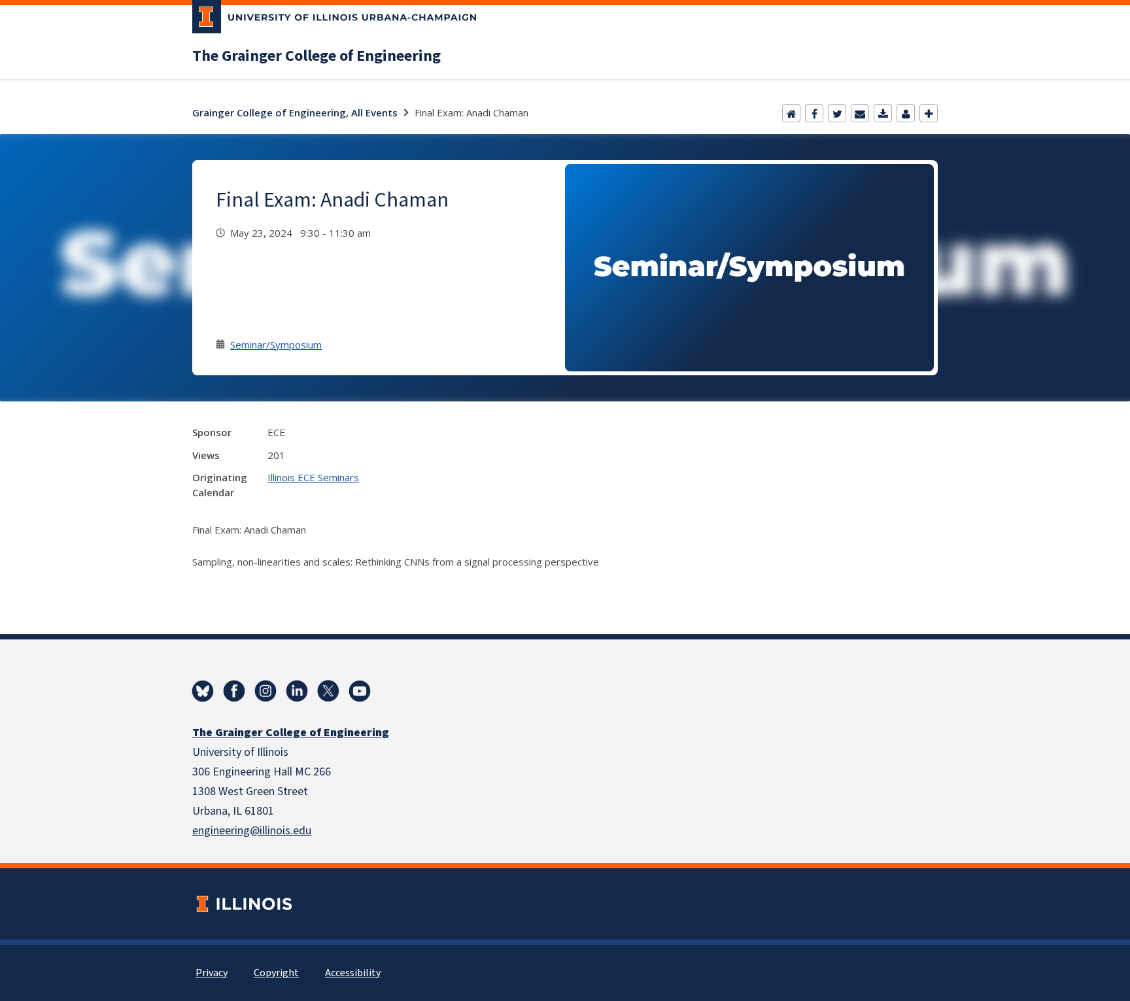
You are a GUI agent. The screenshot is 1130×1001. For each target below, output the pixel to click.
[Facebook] (814, 113)
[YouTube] (359, 691)
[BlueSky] (202, 691)
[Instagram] (265, 691)
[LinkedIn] (296, 691)
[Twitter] (837, 113)
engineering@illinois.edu (251, 831)
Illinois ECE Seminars (313, 477)
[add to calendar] (883, 113)
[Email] (860, 113)
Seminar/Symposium (276, 344)
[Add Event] (928, 113)
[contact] (906, 113)
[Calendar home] (791, 113)
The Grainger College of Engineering (316, 56)
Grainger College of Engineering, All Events (295, 112)
